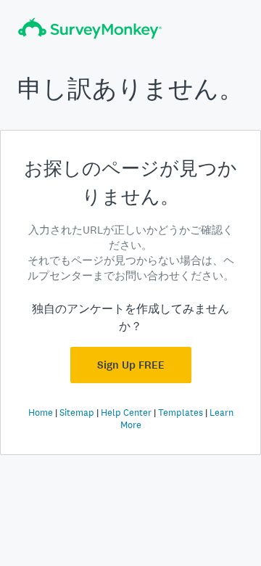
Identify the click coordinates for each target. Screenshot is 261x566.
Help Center (126, 412)
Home (40, 412)
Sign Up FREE (131, 365)
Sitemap (76, 412)
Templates (180, 412)
